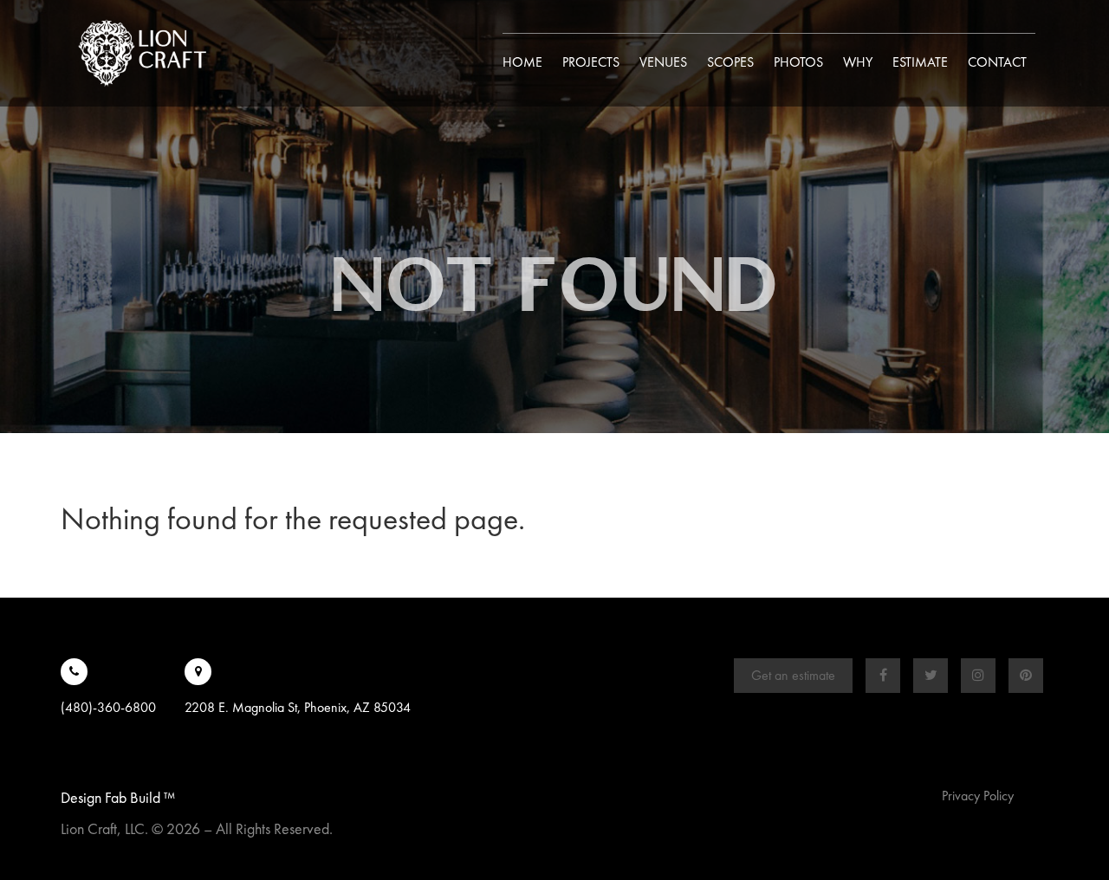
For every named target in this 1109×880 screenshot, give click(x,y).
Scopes (730, 62)
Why (857, 62)
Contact (997, 62)
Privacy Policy (978, 795)
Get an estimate (793, 675)
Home (522, 62)
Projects (590, 62)
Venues (663, 62)
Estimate (920, 62)
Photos (798, 62)
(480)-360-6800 (108, 707)
